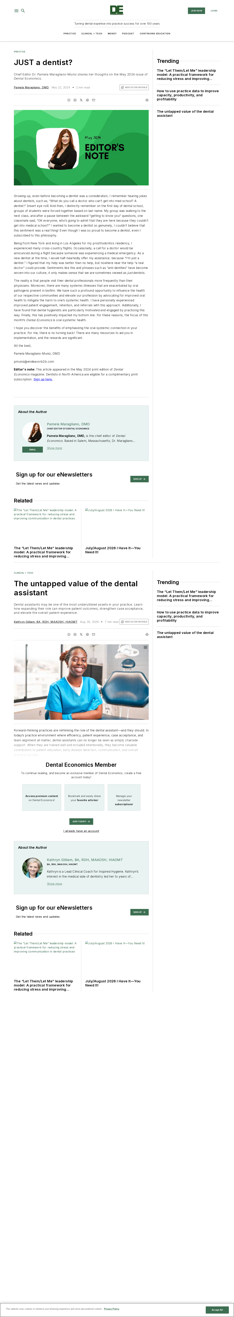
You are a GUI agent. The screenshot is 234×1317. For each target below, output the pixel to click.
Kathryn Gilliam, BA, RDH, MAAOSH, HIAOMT (45, 622)
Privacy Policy (111, 1309)
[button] (16, 10)
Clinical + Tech (91, 33)
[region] (117, 1310)
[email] (93, 100)
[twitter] (81, 100)
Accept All (217, 1310)
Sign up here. (43, 379)
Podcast (128, 33)
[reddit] (87, 100)
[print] (147, 100)
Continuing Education (155, 33)
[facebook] (69, 100)
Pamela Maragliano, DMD (31, 87)
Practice (70, 33)
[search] (23, 10)
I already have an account (81, 831)
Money (112, 33)
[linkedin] (75, 100)
